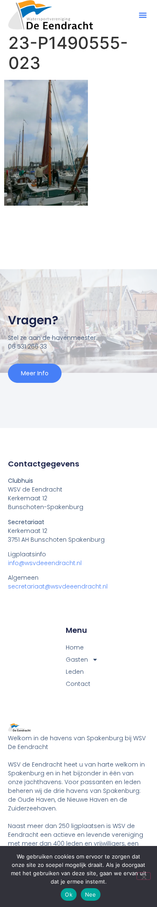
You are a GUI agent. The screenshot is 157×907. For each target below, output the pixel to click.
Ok (68, 894)
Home (75, 647)
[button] (142, 15)
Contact (78, 684)
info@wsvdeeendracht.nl (45, 563)
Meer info (35, 373)
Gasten (77, 659)
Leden (75, 672)
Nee (90, 894)
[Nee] (143, 876)
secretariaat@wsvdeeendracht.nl (58, 586)
